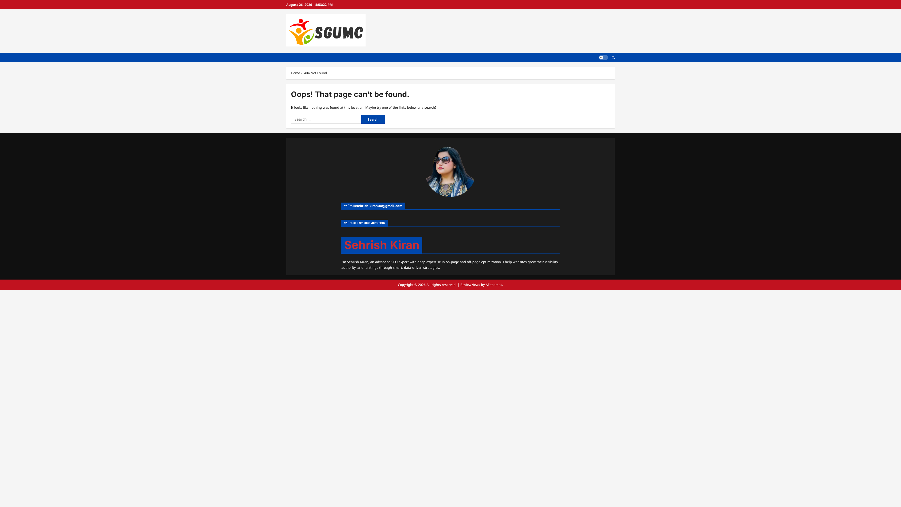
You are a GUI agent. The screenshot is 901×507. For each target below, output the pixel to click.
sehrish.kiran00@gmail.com (379, 206)
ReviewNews (470, 284)
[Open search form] (613, 57)
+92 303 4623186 (371, 223)
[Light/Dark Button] (603, 57)
